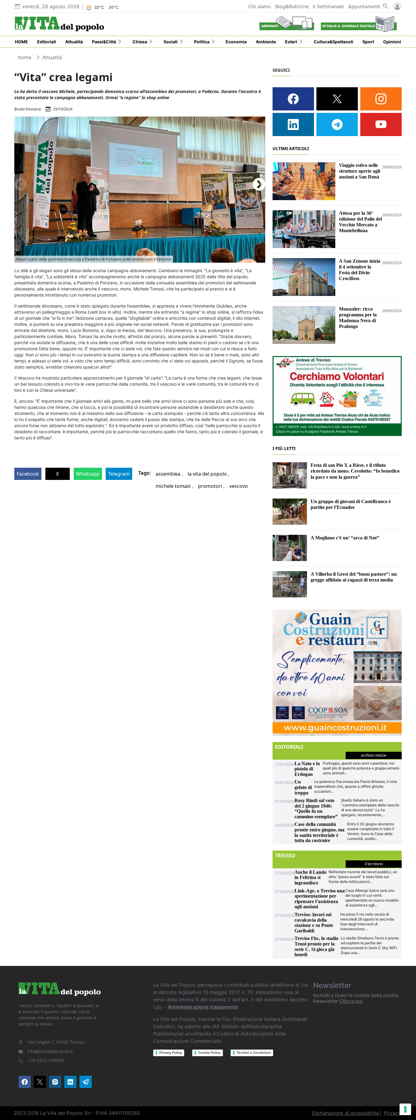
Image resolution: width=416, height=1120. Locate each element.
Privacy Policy (170, 1052)
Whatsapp (88, 473)
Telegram (119, 473)
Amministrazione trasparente (203, 1007)
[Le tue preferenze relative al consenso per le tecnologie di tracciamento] (405, 1109)
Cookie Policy (209, 1052)
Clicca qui (351, 1001)
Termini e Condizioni (254, 1052)
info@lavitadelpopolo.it (50, 1051)
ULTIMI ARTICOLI (291, 148)
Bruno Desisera (27, 109)
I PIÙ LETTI (284, 448)
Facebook (28, 473)
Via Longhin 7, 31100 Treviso (55, 1042)
